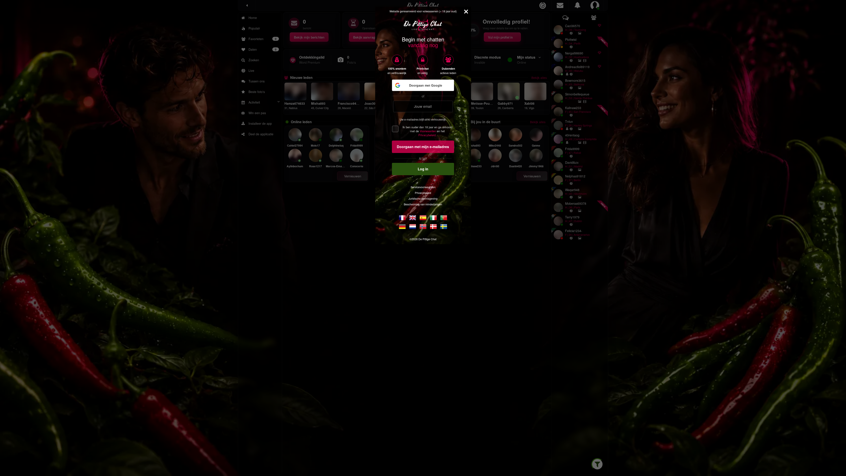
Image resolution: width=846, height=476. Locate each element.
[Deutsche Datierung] (402, 226)
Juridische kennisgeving (423, 198)
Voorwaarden (428, 131)
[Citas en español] (423, 217)
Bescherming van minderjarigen (423, 204)
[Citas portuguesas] (443, 217)
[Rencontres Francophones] (402, 217)
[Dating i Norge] (423, 226)
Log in (423, 168)
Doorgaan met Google (425, 85)
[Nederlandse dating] (412, 226)
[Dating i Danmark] (433, 226)
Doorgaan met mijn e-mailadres (423, 146)
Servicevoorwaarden (423, 187)
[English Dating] (412, 217)
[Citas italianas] (433, 217)
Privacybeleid (427, 135)
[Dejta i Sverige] (443, 226)
